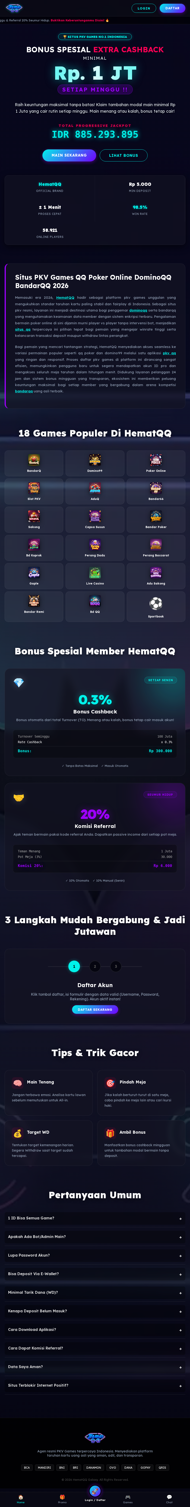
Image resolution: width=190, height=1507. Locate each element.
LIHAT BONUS (123, 155)
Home (21, 1499)
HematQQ (65, 297)
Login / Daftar (95, 1500)
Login (144, 8)
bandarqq (24, 391)
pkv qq (169, 353)
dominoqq (138, 310)
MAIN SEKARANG (69, 155)
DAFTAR (172, 8)
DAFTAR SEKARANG (95, 1009)
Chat (169, 1499)
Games (128, 1499)
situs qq (22, 329)
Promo (62, 1499)
